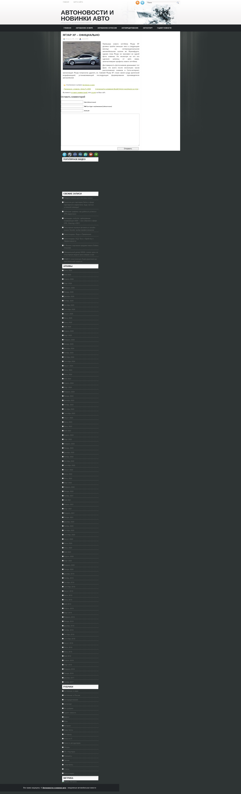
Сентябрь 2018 (69, 638)
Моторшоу (68, 734)
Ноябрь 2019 (68, 578)
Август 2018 (68, 643)
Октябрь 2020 (69, 530)
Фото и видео (69, 773)
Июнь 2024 (68, 374)
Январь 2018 (68, 673)
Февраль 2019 (69, 617)
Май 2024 (67, 378)
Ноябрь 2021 (68, 495)
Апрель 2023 (69, 435)
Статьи (66, 769)
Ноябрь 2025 (68, 300)
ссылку (93, 92)
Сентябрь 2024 (69, 361)
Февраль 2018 (69, 669)
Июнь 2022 (68, 478)
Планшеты (68, 756)
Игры (66, 721)
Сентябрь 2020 (69, 534)
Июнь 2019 (68, 599)
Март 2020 (68, 560)
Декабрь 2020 (69, 521)
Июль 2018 (68, 647)
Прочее (66, 760)
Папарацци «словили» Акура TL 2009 (77, 89)
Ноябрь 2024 (68, 352)
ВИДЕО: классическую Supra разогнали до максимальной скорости (80, 260)
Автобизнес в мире (84, 28)
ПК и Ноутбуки (69, 751)
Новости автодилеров (72, 743)
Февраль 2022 (69, 487)
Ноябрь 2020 (68, 526)
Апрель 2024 (69, 383)
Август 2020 (68, 539)
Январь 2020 (68, 569)
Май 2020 (67, 552)
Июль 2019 (68, 595)
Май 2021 (67, 500)
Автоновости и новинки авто (87, 15)
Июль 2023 (68, 422)
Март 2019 (68, 612)
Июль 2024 (68, 370)
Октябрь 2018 (69, 634)
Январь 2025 (68, 344)
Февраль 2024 (69, 391)
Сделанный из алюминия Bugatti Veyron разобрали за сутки (116, 89)
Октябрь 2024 (69, 357)
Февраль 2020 (69, 565)
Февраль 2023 (69, 443)
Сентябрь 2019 (69, 586)
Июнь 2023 (68, 426)
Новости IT (68, 738)
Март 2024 (68, 387)
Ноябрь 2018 (68, 630)
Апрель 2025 (69, 331)
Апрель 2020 (69, 556)
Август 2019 (68, 591)
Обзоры (67, 747)
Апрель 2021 (69, 504)
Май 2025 (67, 326)
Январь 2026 (68, 292)
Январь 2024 (68, 396)
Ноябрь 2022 (68, 456)
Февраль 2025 (69, 339)
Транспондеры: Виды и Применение (77, 234)
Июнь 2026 (68, 270)
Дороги (66, 717)
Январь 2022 (68, 491)
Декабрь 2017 (69, 677)
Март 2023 (68, 439)
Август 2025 (68, 313)
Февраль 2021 (69, 513)
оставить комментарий (79, 92)
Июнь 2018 (68, 651)
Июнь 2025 (68, 322)
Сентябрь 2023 (69, 413)
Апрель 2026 (69, 279)
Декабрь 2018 (69, 625)
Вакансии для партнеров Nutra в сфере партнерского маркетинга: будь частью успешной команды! (79, 204)
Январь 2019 (68, 621)
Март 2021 (68, 508)
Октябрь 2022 (69, 461)
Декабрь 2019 (69, 573)
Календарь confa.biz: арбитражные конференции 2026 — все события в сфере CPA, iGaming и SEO (80, 220)
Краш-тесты (68, 730)
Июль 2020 (68, 543)
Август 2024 (68, 365)
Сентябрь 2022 (69, 465)
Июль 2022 (68, 474)
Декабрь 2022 (69, 452)
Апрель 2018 (69, 660)
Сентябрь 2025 (69, 309)
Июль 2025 (68, 318)
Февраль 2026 (69, 287)
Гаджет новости (164, 28)
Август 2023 (68, 417)
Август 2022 (68, 469)
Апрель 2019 (69, 608)
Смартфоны (68, 764)
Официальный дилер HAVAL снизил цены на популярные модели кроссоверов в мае (81, 253)
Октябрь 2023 (69, 409)
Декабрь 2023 (69, 400)
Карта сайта (78, 2)
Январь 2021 (68, 517)
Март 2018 (68, 664)
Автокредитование (130, 28)
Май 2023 (67, 430)
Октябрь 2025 (69, 305)
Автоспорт (148, 28)
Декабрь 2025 (69, 296)
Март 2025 (68, 335)
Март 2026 (68, 283)
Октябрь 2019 (69, 582)
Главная (66, 2)
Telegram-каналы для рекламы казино (78, 198)
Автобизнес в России (107, 28)
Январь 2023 (68, 448)
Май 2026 (67, 274)
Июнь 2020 (68, 547)
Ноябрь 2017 (68, 682)
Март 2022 (68, 482)
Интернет (67, 725)
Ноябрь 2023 (68, 404)
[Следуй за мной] (142, 4)
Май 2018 (67, 656)
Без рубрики (68, 708)
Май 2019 (67, 604)
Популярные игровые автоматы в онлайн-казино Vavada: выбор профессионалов (80, 228)
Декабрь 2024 (69, 348)
